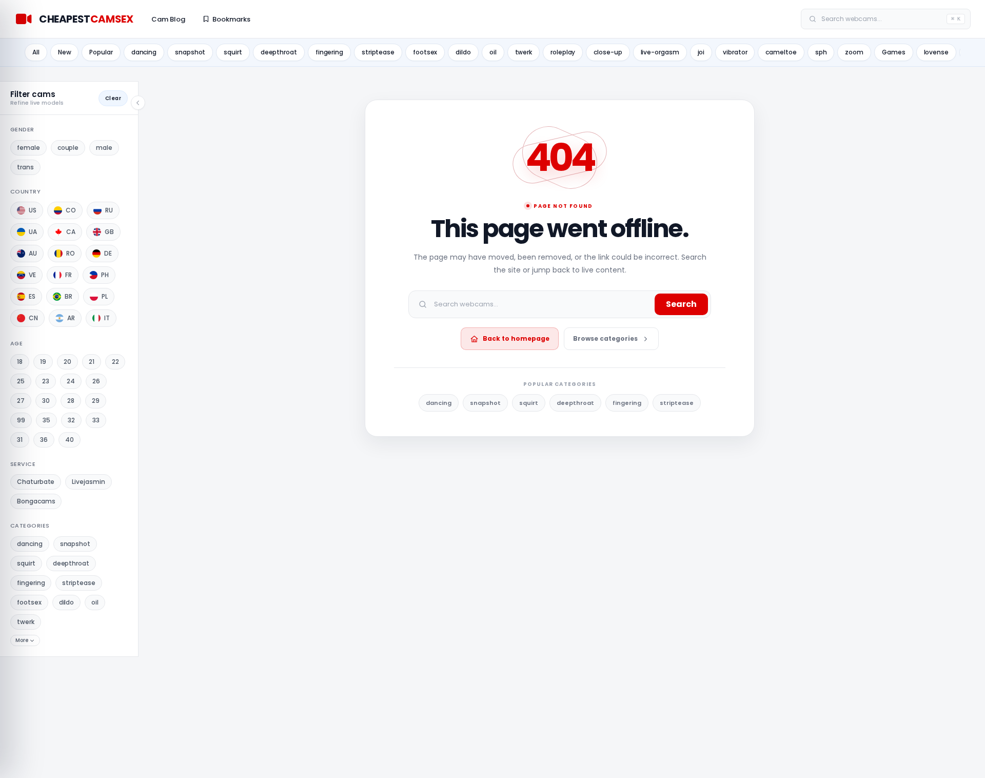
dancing (143, 52)
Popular (100, 52)
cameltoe (780, 52)
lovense (936, 52)
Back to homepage (516, 338)
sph (821, 52)
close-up (608, 52)
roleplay (562, 52)
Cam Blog (168, 19)
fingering (329, 52)
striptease (378, 52)
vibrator (735, 52)
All (36, 52)
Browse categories (605, 338)
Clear (113, 98)
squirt (233, 52)
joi (701, 52)
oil (493, 52)
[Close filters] (138, 102)
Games (893, 52)
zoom (854, 52)
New (64, 52)
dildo (463, 52)
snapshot (190, 52)
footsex (425, 52)
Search (681, 304)
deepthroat (279, 52)
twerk (524, 52)
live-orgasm (660, 52)
